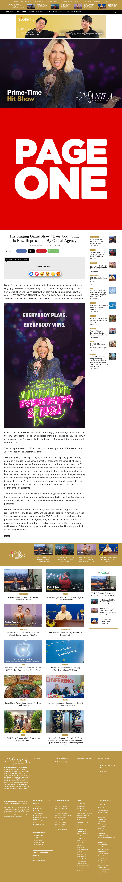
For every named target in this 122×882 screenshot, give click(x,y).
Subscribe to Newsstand (84, 758)
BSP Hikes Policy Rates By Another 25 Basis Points (112, 5)
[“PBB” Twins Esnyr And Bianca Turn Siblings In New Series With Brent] (78, 6)
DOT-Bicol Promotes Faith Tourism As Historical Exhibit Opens (98, 346)
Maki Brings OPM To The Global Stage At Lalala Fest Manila (65, 6)
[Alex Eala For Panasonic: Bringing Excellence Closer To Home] (112, 305)
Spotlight (93, 303)
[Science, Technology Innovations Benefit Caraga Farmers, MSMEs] (112, 331)
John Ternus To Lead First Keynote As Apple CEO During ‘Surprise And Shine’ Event (98, 293)
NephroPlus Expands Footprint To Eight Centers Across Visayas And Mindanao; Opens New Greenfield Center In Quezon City (99, 361)
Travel (92, 341)
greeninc (93, 316)
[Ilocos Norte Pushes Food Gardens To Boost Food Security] (112, 318)
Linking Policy (102, 771)
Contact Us (37, 758)
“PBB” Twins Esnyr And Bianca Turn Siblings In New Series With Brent (89, 6)
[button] (115, 12)
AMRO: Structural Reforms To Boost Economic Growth (42, 5)
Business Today (95, 237)
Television (7, 536)
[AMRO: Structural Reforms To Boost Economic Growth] (31, 6)
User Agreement (103, 758)
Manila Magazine (37, 245)
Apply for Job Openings (62, 758)
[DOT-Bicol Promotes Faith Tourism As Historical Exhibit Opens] (112, 344)
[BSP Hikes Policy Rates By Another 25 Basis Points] (102, 6)
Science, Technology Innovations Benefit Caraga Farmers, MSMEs (99, 333)
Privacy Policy (102, 762)
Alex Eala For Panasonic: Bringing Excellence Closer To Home (99, 307)
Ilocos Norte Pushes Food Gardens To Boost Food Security (99, 320)
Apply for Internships (61, 762)
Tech (92, 288)
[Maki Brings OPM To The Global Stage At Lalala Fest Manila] (55, 6)
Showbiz (93, 250)
